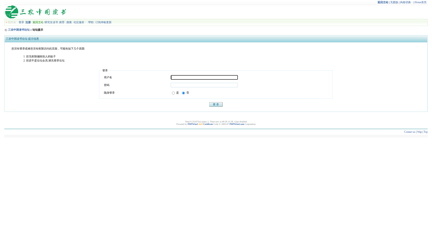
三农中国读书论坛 (19, 29)
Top (426, 131)
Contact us (409, 131)
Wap (419, 131)
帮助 (91, 22)
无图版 (394, 2)
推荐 (62, 22)
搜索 (69, 22)
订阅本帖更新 (103, 22)
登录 (21, 22)
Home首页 (421, 2)
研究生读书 (51, 22)
